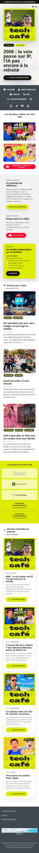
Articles (8, 317)
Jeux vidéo (18, 317)
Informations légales (9, 819)
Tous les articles (12, 288)
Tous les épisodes (12, 534)
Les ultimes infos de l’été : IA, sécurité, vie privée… (19, 712)
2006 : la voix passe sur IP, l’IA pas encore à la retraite (17, 61)
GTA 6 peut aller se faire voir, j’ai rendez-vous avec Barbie (19, 437)
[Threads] (28, 106)
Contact (4, 815)
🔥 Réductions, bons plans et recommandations (19, 2)
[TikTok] (16, 106)
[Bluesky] (22, 106)
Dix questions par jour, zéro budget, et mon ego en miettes (18, 326)
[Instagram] (11, 106)
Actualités (9, 430)
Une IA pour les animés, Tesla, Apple (18, 776)
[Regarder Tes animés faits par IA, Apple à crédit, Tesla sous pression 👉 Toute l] (19, 153)
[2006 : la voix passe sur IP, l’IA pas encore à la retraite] (19, 25)
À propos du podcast (9, 811)
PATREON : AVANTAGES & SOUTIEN (33, 7)
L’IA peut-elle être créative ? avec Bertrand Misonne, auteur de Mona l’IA (19, 647)
